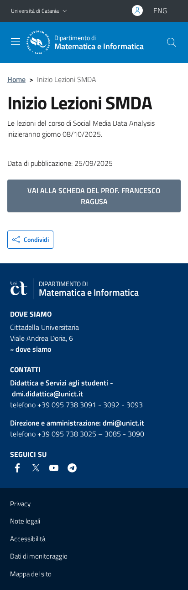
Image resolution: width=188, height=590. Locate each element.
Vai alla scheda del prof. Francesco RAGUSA (94, 196)
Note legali (25, 521)
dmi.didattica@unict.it (47, 393)
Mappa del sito (31, 574)
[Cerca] (171, 42)
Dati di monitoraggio (39, 556)
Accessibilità (27, 539)
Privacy (20, 503)
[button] (65, 11)
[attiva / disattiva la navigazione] (15, 41)
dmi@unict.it (123, 422)
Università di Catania (35, 10)
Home (16, 79)
